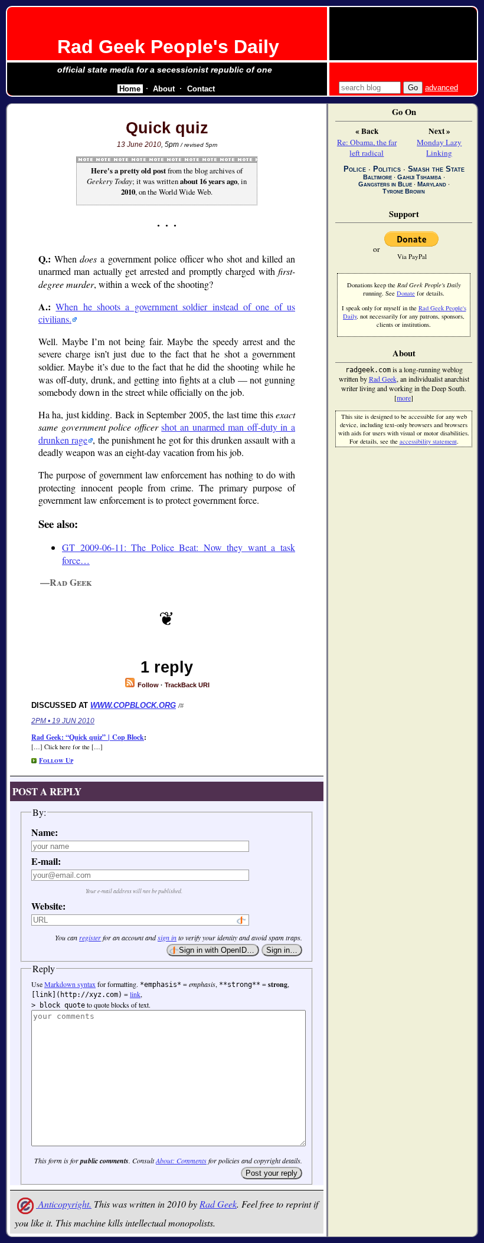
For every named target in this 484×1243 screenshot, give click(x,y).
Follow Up (56, 760)
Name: (44, 832)
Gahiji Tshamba (419, 177)
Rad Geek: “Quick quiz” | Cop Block (87, 737)
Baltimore (377, 177)
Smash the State (436, 169)
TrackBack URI (187, 684)
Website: (48, 906)
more (404, 397)
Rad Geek (218, 1204)
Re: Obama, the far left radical (367, 147)
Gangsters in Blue (385, 184)
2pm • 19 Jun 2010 (62, 721)
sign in (167, 937)
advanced (441, 87)
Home (129, 88)
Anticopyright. (63, 1204)
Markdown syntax (70, 984)
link (135, 994)
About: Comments (181, 1160)
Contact (201, 88)
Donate (406, 293)
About (164, 88)
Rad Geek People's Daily (168, 46)
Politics (387, 169)
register (90, 937)
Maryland (431, 184)
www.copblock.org (133, 705)
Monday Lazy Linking (439, 147)
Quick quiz (167, 128)
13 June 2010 (139, 144)
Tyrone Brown (403, 191)
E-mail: (46, 861)
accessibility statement (428, 441)
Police (355, 169)
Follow (147, 684)
